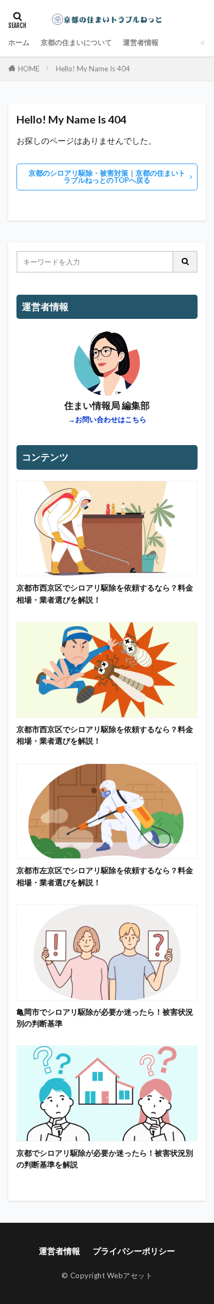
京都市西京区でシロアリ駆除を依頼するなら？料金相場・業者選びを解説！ (104, 593)
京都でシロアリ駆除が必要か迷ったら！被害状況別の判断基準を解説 (104, 1158)
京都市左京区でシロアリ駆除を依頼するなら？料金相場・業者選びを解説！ (104, 875)
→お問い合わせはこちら (107, 419)
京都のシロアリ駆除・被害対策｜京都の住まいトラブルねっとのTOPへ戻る (107, 176)
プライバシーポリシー (134, 1251)
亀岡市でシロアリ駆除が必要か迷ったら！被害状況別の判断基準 (104, 1017)
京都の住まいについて (76, 42)
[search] (185, 262)
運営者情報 (141, 42)
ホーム (19, 42)
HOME (29, 68)
